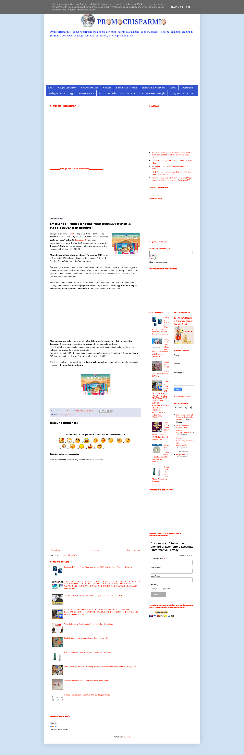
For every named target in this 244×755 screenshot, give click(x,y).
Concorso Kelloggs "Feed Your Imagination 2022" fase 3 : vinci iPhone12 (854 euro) (98, 567)
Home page (95, 550)
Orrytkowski (181, 454)
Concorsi (107, 87)
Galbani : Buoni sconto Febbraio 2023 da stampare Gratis (87, 694)
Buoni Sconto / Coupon (126, 87)
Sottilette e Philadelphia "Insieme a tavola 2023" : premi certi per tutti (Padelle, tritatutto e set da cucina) (172, 155)
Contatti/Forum (128, 93)
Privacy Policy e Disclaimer (182, 93)
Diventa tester (187, 87)
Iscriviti (172, 87)
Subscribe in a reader (182, 396)
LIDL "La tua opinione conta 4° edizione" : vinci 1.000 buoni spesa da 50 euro (171, 173)
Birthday (154, 584)
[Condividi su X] (105, 411)
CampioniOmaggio (89, 87)
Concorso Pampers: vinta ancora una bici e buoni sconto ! (87, 680)
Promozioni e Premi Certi (153, 87)
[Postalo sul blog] (103, 411)
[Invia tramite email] (100, 411)
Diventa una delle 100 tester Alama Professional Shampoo (87, 652)
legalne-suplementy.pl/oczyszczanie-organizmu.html (185, 441)
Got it (189, 7)
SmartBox (69, 415)
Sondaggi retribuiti (56, 93)
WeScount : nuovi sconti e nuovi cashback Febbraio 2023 (172, 167)
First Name (156, 567)
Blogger (127, 736)
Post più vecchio (133, 550)
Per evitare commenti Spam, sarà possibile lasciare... (184, 417)
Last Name (155, 576)
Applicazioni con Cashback (81, 93)
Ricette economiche (107, 93)
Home (51, 87)
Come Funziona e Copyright (152, 93)
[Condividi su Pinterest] (111, 411)
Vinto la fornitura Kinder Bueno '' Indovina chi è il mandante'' (89, 623)
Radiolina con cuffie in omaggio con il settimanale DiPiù (86, 638)
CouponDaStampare (67, 87)
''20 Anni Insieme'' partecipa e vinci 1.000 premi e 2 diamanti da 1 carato (93, 595)
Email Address (158, 558)
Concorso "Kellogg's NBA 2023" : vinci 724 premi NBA (172, 161)
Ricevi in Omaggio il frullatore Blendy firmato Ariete (183, 321)
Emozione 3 (80, 239)
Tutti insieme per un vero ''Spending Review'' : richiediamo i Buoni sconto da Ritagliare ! (100, 666)
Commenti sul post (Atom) (69, 555)
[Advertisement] (122, 61)
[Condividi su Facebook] (108, 411)
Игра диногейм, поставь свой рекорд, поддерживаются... (184, 429)
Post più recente (57, 550)
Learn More (177, 7)
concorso (71, 233)
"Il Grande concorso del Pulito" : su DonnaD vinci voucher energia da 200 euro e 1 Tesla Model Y (172, 178)
